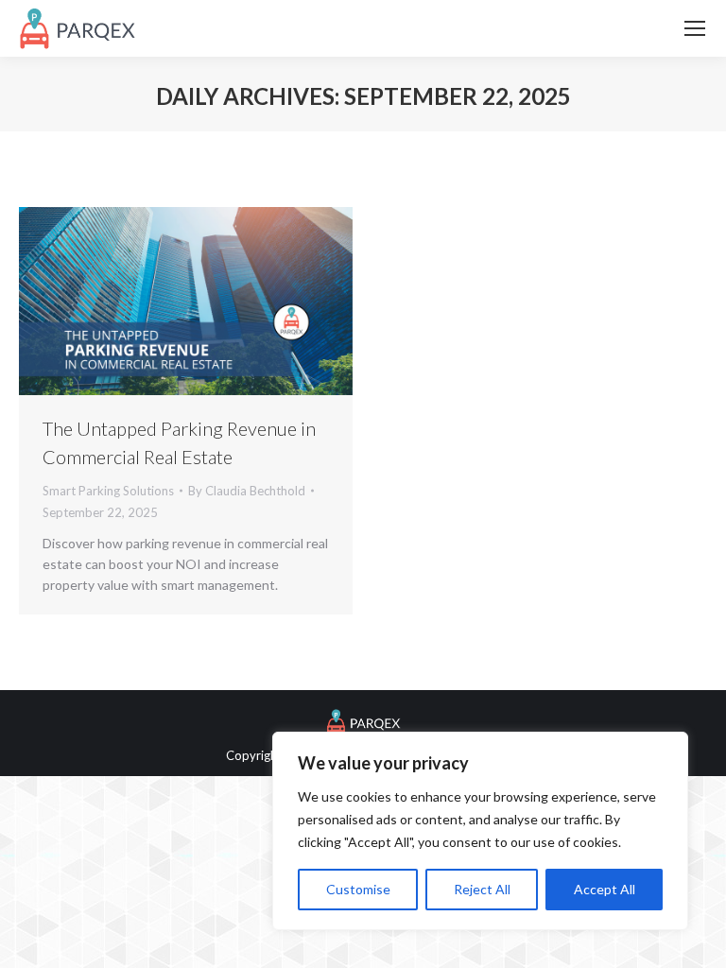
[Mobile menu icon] (695, 28)
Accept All (604, 889)
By (246, 490)
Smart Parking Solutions (108, 490)
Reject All (482, 889)
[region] (480, 831)
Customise (358, 889)
